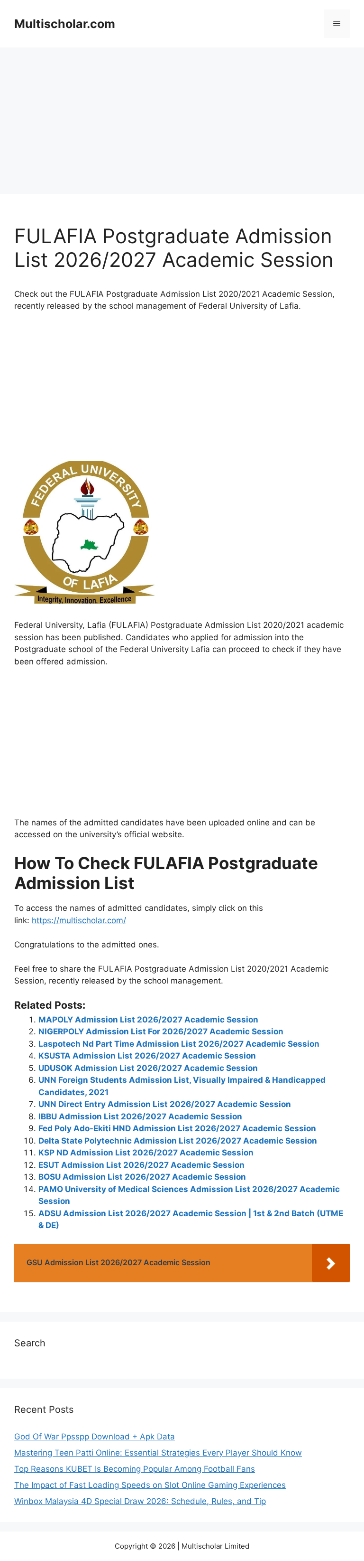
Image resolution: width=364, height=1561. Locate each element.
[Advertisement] (182, 123)
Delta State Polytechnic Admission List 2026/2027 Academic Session (177, 1140)
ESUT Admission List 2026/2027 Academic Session (141, 1165)
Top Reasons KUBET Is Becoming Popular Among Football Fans (134, 1469)
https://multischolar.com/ (79, 920)
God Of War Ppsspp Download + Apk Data (94, 1436)
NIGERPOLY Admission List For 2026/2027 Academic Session (160, 1031)
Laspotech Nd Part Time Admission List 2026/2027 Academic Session (178, 1044)
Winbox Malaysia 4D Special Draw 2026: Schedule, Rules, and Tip (140, 1501)
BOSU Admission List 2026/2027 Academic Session (142, 1177)
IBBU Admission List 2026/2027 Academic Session (140, 1116)
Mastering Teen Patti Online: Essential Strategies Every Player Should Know (158, 1452)
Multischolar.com (64, 24)
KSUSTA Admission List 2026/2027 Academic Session (147, 1055)
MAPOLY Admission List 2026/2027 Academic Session (148, 1019)
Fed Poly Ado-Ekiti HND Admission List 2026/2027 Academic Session (177, 1128)
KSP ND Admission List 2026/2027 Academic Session (146, 1152)
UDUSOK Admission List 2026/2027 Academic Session (148, 1068)
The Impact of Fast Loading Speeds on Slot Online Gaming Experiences (150, 1485)
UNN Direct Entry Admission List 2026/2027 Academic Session (164, 1104)
